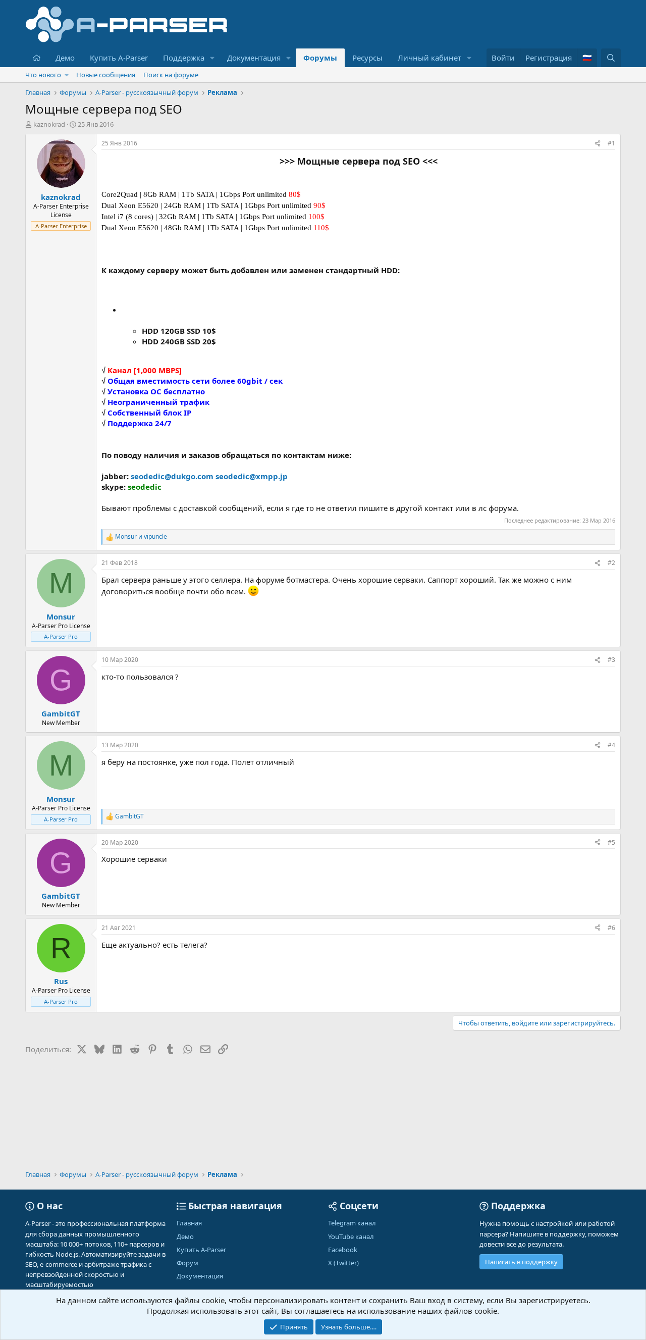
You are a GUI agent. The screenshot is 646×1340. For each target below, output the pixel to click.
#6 (611, 927)
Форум (187, 1262)
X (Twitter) (343, 1262)
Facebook (342, 1249)
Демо (65, 58)
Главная (189, 1222)
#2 (611, 562)
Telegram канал (352, 1222)
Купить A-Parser (119, 58)
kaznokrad (49, 124)
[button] (212, 57)
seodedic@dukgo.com (172, 476)
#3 (611, 659)
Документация (254, 58)
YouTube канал (351, 1236)
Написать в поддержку (521, 1261)
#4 (611, 745)
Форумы (320, 58)
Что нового (43, 74)
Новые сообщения (105, 74)
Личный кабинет (429, 58)
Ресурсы (367, 58)
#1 (611, 143)
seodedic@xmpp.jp (252, 476)
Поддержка (183, 58)
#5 (611, 842)
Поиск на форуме (170, 74)
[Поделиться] (597, 143)
